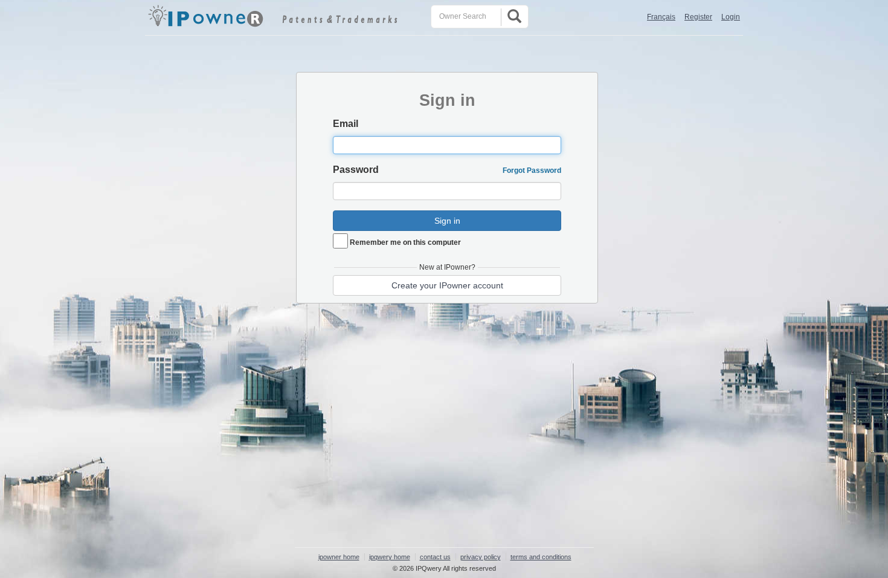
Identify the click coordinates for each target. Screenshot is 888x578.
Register (698, 17)
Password (356, 169)
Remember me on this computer (405, 242)
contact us (435, 556)
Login (730, 17)
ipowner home (338, 556)
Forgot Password (532, 170)
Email (345, 124)
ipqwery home (389, 556)
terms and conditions (540, 556)
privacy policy (480, 556)
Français (661, 17)
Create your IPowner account (447, 285)
